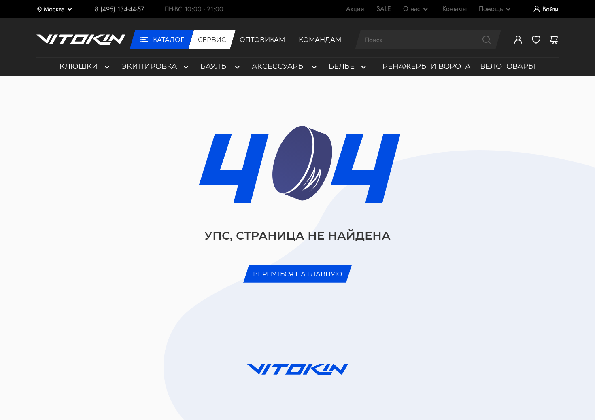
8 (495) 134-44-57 (119, 9)
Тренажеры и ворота (424, 66)
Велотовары (508, 66)
